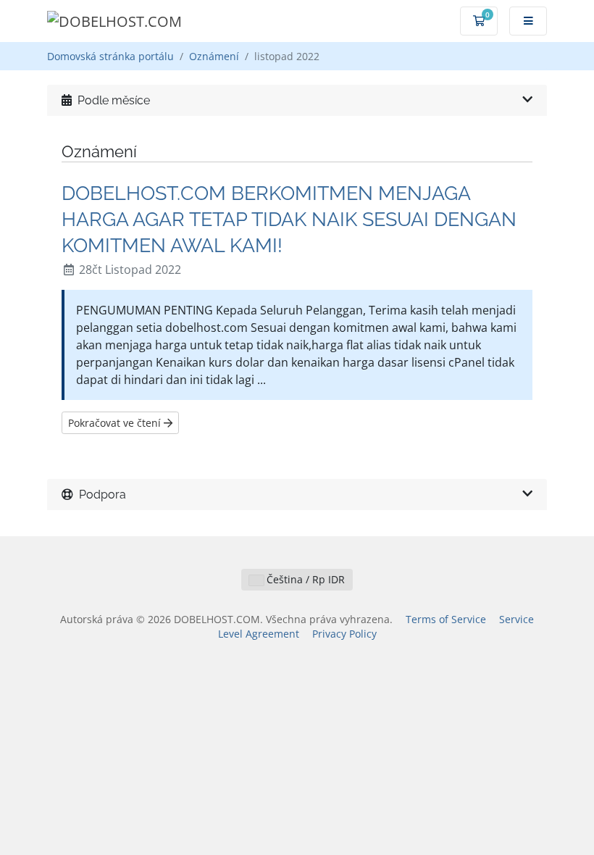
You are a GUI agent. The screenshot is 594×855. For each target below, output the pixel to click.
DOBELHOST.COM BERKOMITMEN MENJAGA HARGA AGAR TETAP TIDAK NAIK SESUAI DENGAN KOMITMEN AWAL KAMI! (289, 218)
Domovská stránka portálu (110, 56)
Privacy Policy (344, 634)
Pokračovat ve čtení (116, 423)
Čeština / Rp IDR (304, 579)
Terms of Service (446, 619)
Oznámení (214, 56)
